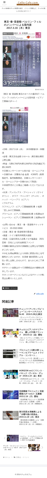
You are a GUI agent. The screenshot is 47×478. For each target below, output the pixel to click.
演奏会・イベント (11, 288)
